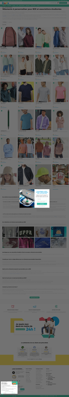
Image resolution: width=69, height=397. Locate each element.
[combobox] (42, 201)
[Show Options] (46, 201)
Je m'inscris (42, 203)
